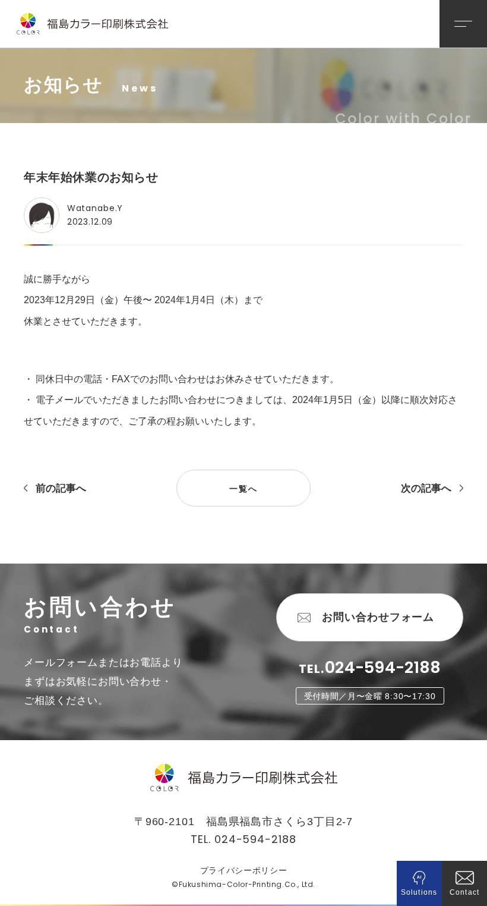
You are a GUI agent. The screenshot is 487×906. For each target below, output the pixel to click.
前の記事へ (61, 488)
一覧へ (243, 488)
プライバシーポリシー (243, 870)
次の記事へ (426, 488)
